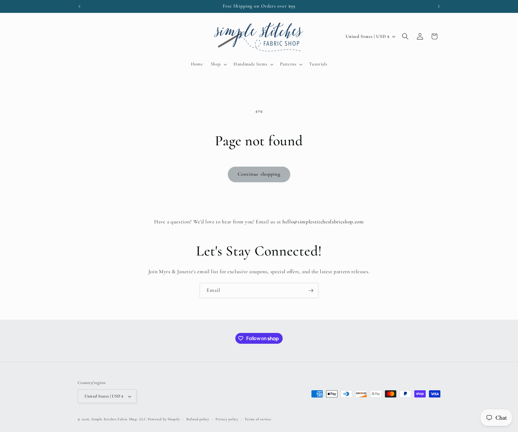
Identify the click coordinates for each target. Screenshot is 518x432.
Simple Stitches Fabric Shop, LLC (119, 419)
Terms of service (258, 419)
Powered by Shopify (164, 419)
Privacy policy (227, 419)
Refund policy (197, 419)
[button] (218, 64)
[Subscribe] (311, 290)
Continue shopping (259, 174)
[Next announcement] (438, 6)
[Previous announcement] (79, 6)
